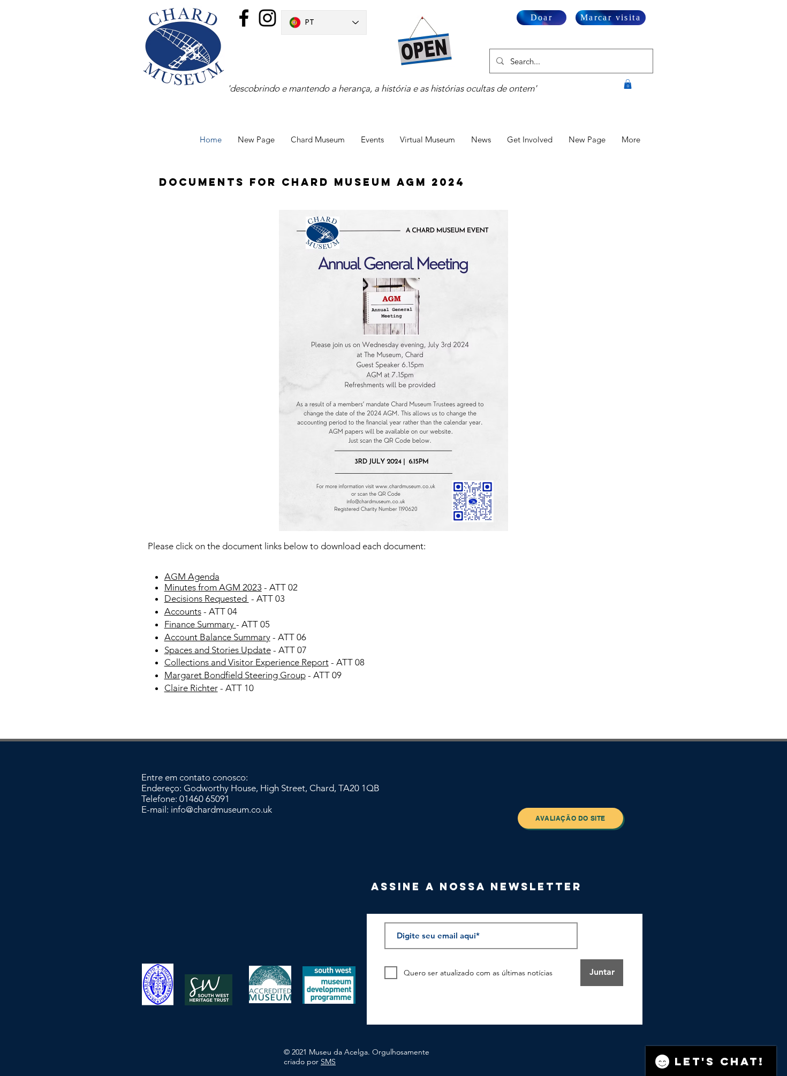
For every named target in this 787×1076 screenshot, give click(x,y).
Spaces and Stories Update (217, 650)
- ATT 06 (288, 637)
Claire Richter (191, 688)
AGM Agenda (192, 576)
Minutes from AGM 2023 (213, 587)
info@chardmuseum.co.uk (221, 809)
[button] (628, 84)
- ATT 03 (267, 598)
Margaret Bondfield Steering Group (235, 675)
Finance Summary (200, 624)
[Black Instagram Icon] (267, 17)
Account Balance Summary (217, 637)
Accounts (182, 611)
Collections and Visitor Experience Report (246, 662)
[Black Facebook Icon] (243, 17)
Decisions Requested (206, 598)
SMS (328, 1061)
